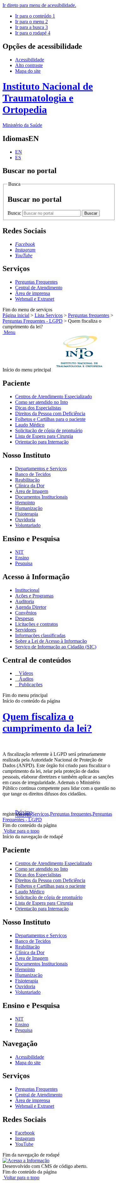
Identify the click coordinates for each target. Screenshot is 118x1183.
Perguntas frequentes (88, 315)
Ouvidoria (25, 519)
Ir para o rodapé (32, 33)
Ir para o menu (31, 21)
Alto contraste (29, 65)
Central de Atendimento (38, 287)
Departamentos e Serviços (41, 468)
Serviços (40, 814)
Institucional (27, 590)
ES (18, 157)
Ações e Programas (34, 595)
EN (18, 152)
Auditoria (24, 601)
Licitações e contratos (36, 624)
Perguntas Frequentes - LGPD (33, 321)
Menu (9, 332)
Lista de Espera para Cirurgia (44, 436)
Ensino (22, 557)
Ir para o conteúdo (35, 16)
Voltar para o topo (21, 831)
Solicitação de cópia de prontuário (48, 430)
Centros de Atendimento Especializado (53, 396)
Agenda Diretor (30, 607)
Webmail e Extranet (34, 299)
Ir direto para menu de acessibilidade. (39, 5)
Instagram (25, 1138)
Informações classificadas (40, 635)
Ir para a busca (31, 27)
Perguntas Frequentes (36, 282)
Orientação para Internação (42, 441)
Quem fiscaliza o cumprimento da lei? (47, 722)
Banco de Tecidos (33, 474)
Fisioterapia (26, 514)
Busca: (15, 213)
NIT (19, 552)
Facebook (25, 1132)
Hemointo (25, 502)
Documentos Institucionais (41, 497)
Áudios (25, 679)
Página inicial (16, 315)
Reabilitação (27, 480)
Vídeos (25, 673)
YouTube (24, 1144)
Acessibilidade (29, 59)
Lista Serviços (49, 315)
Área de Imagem (31, 491)
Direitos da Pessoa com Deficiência (50, 413)
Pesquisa (23, 563)
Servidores (25, 629)
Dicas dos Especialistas (38, 407)
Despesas (24, 618)
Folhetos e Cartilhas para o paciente (50, 419)
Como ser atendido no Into (41, 402)
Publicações (30, 684)
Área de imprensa (32, 293)
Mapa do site (28, 71)
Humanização (28, 508)
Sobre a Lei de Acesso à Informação (51, 641)
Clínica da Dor (29, 485)
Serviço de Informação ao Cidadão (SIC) (55, 646)
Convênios (26, 612)
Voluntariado (28, 525)
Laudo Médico (29, 424)
